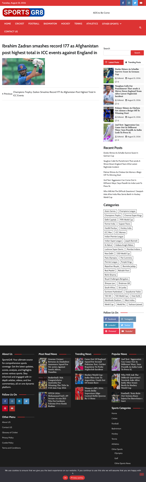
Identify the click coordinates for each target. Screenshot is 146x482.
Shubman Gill (124, 283)
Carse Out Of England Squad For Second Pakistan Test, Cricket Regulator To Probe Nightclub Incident (95, 364)
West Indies (130, 300)
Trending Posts (134, 62)
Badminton (50, 23)
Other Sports (110, 23)
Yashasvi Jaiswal (135, 304)
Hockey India (125, 228)
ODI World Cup (123, 253)
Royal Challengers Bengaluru (116, 279)
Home (7, 23)
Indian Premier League (114, 236)
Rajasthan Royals (112, 266)
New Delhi (109, 253)
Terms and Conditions (11, 448)
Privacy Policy (8, 437)
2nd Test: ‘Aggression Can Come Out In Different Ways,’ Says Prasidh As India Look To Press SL (128, 129)
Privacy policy (77, 478)
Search (107, 48)
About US (6, 422)
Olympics (118, 453)
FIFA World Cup (126, 220)
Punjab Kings (126, 262)
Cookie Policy (7, 443)
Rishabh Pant (123, 270)
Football (33, 23)
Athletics (92, 23)
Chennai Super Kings (133, 215)
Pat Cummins (126, 258)
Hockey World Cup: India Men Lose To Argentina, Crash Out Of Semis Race (95, 379)
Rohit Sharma (110, 275)
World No (121, 304)
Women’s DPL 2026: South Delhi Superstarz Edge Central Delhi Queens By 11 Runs (95, 393)
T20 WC (108, 296)
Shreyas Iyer (110, 283)
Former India (110, 224)
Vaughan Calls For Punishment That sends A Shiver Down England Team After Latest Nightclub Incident (128, 91)
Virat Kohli (135, 296)
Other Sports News (122, 463)
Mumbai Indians (133, 249)
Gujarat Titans (124, 224)
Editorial (120, 78)
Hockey (65, 23)
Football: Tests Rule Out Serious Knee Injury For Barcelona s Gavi (131, 397)
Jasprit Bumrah (131, 241)
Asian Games (110, 211)
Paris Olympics (111, 258)
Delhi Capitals (110, 220)
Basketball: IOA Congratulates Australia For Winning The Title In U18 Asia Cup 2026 (58, 382)
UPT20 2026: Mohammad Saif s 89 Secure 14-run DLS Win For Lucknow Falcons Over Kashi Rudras (58, 399)
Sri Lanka (122, 287)
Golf (116, 458)
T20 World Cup (121, 296)
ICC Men (108, 232)
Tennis (78, 23)
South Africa (110, 287)
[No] (142, 474)
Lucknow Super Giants (114, 249)
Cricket (19, 23)
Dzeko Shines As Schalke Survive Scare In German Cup (127, 72)
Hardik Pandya (111, 228)
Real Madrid (109, 270)
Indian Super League (113, 241)
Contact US (11, 31)
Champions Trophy (113, 215)
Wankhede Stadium (113, 300)
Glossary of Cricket (10, 432)
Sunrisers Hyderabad (113, 291)
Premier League (111, 262)
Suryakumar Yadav (133, 291)
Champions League (127, 211)
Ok (65, 478)
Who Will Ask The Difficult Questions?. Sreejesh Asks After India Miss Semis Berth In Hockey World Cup (123, 194)
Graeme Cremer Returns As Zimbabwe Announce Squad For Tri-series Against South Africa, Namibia (58, 365)
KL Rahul (108, 245)
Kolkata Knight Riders (124, 245)
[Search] (140, 27)
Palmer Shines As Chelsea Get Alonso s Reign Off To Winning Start (127, 110)
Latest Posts (114, 62)
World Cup (109, 304)
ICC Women (120, 232)
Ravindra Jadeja (129, 266)
